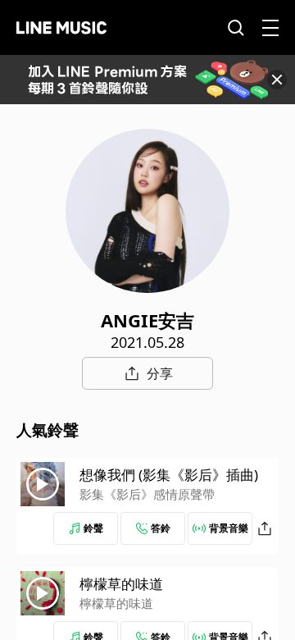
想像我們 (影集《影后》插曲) (168, 474)
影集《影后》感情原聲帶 (147, 494)
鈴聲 (93, 528)
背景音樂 (228, 528)
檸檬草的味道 (121, 583)
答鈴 (160, 528)
